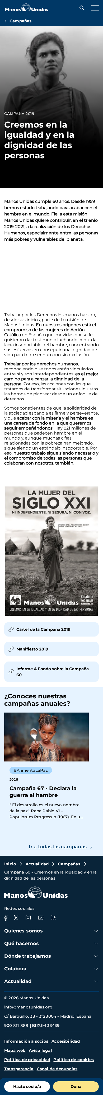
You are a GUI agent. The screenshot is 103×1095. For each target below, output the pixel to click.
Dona (76, 1086)
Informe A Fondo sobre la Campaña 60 (52, 671)
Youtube (41, 918)
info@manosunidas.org (28, 1007)
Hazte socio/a (27, 1086)
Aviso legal (40, 1050)
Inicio (10, 863)
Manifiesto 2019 (32, 649)
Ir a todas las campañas (58, 847)
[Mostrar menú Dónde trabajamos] (96, 956)
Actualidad (37, 863)
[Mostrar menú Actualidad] (96, 981)
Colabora (15, 969)
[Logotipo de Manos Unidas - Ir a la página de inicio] (26, 9)
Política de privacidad (27, 1059)
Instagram (28, 918)
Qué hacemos (21, 943)
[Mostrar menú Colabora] (96, 968)
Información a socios (26, 1041)
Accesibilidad (66, 1041)
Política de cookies (73, 1059)
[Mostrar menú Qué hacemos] (96, 943)
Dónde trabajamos (27, 956)
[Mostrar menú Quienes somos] (96, 931)
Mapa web (15, 1050)
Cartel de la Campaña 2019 (43, 629)
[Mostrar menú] (93, 8)
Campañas (21, 20)
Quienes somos (23, 931)
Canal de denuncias (57, 1068)
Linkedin (53, 918)
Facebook (5, 918)
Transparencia (19, 1068)
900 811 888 (16, 1025)
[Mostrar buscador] (80, 8)
